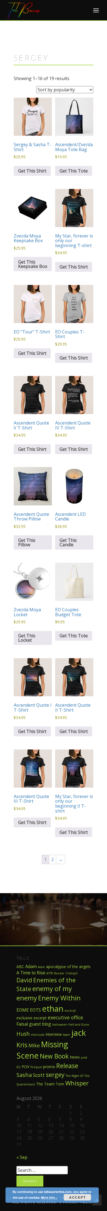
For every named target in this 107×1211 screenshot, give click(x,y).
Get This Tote (74, 171)
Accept (77, 1197)
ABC (20, 966)
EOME (22, 1010)
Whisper (77, 1083)
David (24, 980)
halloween (59, 1024)
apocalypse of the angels (68, 966)
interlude (37, 1035)
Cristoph (72, 973)
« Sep (21, 1157)
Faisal (22, 1024)
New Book (54, 1056)
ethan (52, 1008)
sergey (55, 1074)
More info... (49, 1197)
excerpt (70, 1010)
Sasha (24, 1075)
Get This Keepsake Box (32, 264)
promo (49, 1066)
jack (78, 1032)
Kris (21, 1044)
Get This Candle (68, 542)
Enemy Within (59, 998)
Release (67, 1065)
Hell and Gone (78, 1024)
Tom (60, 1083)
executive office (65, 1017)
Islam (66, 1035)
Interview (54, 1034)
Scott (39, 1075)
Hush (23, 1033)
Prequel (36, 1067)
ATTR (49, 973)
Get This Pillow (26, 542)
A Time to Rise (30, 973)
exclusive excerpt (31, 1017)
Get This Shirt (32, 171)
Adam (31, 966)
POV (25, 1066)
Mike (34, 1045)
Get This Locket (26, 638)
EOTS (35, 1010)
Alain (41, 967)
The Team (45, 1083)
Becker (59, 973)
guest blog (40, 1024)
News (75, 1057)
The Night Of (74, 1076)
